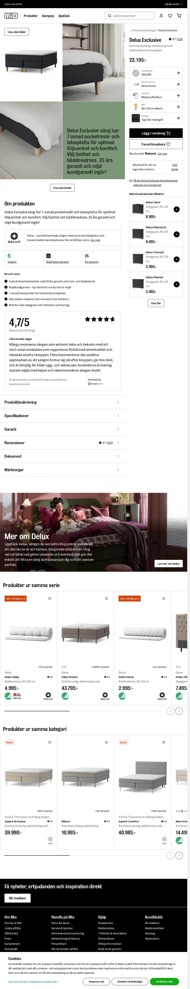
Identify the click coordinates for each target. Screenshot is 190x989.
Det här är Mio (13, 923)
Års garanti (92, 262)
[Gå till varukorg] (179, 15)
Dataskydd (10, 949)
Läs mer (163, 153)
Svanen (12, 262)
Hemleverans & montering (67, 933)
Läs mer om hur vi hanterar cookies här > (33, 981)
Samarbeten (12, 943)
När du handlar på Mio (64, 949)
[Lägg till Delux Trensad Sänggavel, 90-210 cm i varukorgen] (177, 259)
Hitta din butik (60, 923)
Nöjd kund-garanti (57, 262)
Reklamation (106, 928)
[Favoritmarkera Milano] (106, 742)
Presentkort (59, 943)
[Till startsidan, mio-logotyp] (11, 16)
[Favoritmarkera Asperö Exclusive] (50, 742)
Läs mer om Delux (169, 563)
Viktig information (109, 943)
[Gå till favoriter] (170, 15)
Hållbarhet (11, 933)
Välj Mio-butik (172, 4)
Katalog (150, 933)
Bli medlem (17, 898)
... (130, 30)
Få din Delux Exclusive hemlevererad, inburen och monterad (155, 183)
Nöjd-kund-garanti (109, 949)
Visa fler (156, 303)
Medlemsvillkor (154, 928)
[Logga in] (161, 15)
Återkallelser (106, 938)
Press (7, 938)
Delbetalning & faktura (65, 938)
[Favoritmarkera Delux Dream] (106, 599)
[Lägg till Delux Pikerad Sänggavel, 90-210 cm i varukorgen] (177, 284)
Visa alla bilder (17, 32)
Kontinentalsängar (145, 30)
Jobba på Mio (12, 928)
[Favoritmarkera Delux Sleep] (50, 599)
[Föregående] (170, 711)
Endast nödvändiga (130, 981)
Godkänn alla (164, 981)
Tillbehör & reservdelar (112, 933)
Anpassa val (96, 981)
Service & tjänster (62, 928)
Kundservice (105, 923)
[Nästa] (179, 711)
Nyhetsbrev (152, 938)
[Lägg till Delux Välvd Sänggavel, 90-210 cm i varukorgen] (177, 209)
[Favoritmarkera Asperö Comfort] (164, 742)
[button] (94, 62)
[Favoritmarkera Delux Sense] (164, 599)
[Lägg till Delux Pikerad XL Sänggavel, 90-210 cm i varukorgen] (177, 234)
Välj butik (174, 167)
